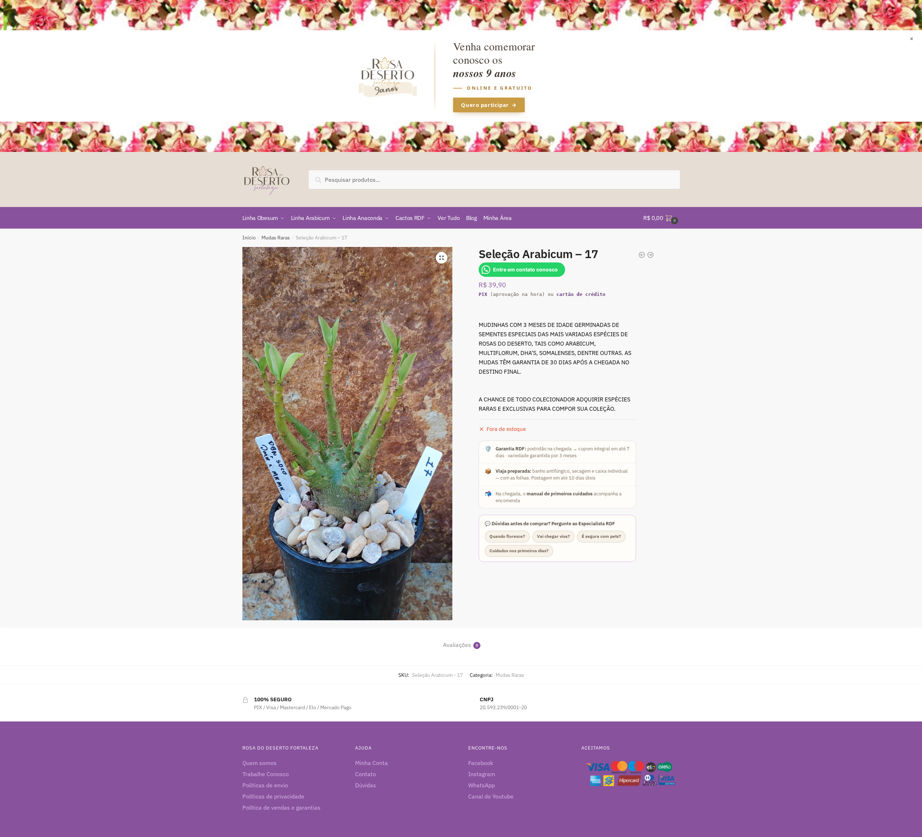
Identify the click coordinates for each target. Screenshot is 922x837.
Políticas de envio (265, 785)
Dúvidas (365, 785)
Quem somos (259, 762)
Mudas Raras (275, 237)
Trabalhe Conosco (265, 774)
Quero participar (488, 104)
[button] (441, 258)
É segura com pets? (601, 536)
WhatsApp (481, 785)
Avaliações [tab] (457, 644)
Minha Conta (371, 762)
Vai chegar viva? (553, 536)
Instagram (481, 774)
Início (249, 237)
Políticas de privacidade (273, 796)
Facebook (480, 762)
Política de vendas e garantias (281, 807)
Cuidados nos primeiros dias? (519, 550)
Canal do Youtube (491, 796)
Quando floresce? (507, 536)
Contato (365, 774)
